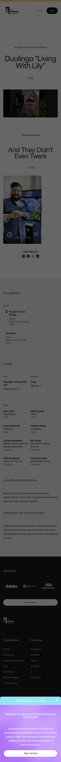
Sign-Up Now (30, 753)
